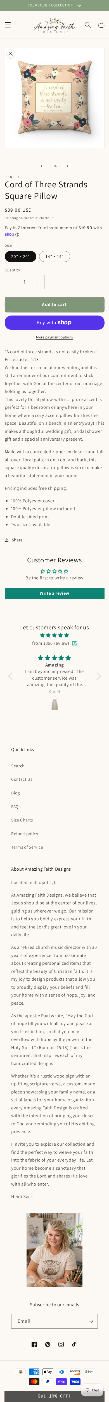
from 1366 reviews (51, 643)
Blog (15, 793)
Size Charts (22, 820)
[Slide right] (67, 166)
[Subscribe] (91, 1321)
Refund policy (24, 833)
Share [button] (17, 540)
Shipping (11, 218)
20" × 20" (20, 256)
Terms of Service (27, 847)
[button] (7, 24)
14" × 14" (55, 256)
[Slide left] (41, 166)
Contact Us (21, 779)
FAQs (16, 806)
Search (18, 765)
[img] (54, 635)
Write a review (54, 593)
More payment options (54, 337)
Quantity (12, 270)
